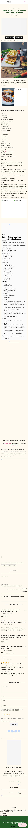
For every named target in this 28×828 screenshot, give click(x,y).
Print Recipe (19, 37)
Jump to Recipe (10, 37)
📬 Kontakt (22, 825)
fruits (3, 565)
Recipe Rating (5, 712)
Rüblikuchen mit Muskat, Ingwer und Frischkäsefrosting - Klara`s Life (13, 636)
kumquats (9, 565)
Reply (26, 635)
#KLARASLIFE (14, 445)
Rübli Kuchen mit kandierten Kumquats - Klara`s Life (10, 610)
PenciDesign (14, 823)
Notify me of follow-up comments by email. (13, 718)
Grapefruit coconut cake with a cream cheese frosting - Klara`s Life (13, 621)
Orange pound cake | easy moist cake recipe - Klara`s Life (13, 647)
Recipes (14, 8)
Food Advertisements (13, 781)
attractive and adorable (7, 671)
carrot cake (8, 563)
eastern (14, 563)
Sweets (19, 8)
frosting (20, 563)
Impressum (3, 813)
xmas (14, 565)
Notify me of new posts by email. (10, 722)
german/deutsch (20, 40)
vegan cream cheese (9, 151)
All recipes (9, 8)
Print (4, 234)
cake (3, 563)
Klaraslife (16, 14)
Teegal (3, 658)
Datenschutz (3, 815)
